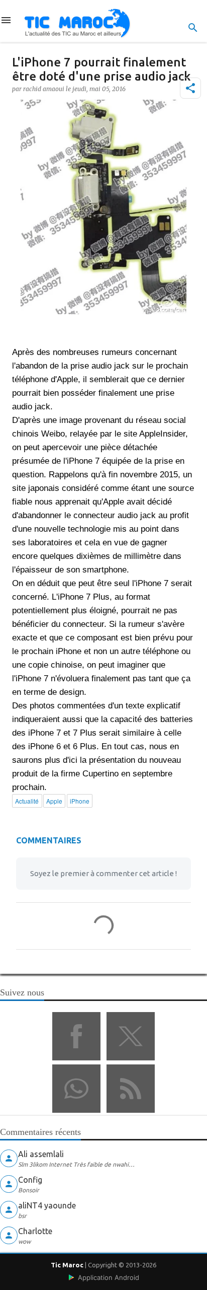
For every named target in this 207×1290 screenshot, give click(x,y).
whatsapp (76, 1088)
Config (30, 1179)
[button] (190, 88)
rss (131, 1088)
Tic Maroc (67, 1264)
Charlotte (35, 1231)
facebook (76, 1036)
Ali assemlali (41, 1154)
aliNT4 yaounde (47, 1205)
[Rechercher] (193, 28)
